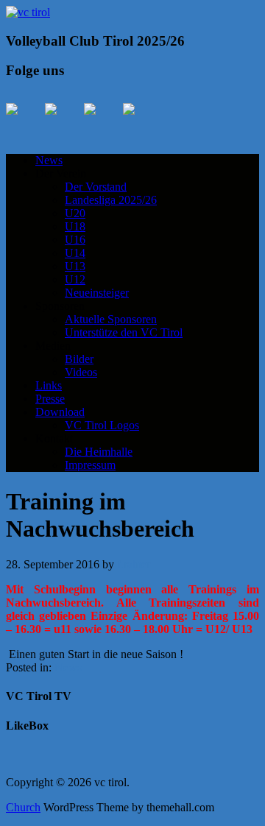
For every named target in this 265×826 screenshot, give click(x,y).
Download (60, 412)
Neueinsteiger (97, 292)
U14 (75, 253)
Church (23, 807)
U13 (75, 266)
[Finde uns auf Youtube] (62, 120)
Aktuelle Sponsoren (111, 319)
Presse (50, 398)
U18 (75, 226)
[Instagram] (101, 120)
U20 (75, 213)
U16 (75, 239)
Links (48, 385)
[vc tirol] (28, 12)
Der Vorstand (96, 186)
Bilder (79, 359)
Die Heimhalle (98, 451)
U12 (75, 279)
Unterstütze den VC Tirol (124, 332)
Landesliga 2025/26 (111, 200)
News (49, 160)
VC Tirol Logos (102, 425)
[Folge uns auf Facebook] (23, 120)
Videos (81, 372)
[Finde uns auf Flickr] (140, 120)
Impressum (90, 465)
